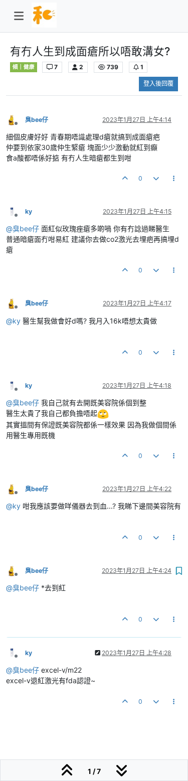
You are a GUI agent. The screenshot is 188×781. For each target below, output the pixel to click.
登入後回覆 (158, 83)
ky (28, 211)
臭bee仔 (36, 119)
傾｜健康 (24, 67)
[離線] (15, 119)
